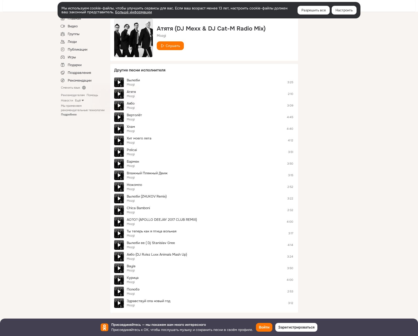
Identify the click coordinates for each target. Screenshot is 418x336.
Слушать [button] (173, 46)
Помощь (92, 95)
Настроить (344, 10)
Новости (67, 100)
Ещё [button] (78, 100)
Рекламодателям (73, 95)
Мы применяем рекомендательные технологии (82, 110)
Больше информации (133, 12)
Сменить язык (70, 88)
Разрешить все (313, 10)
